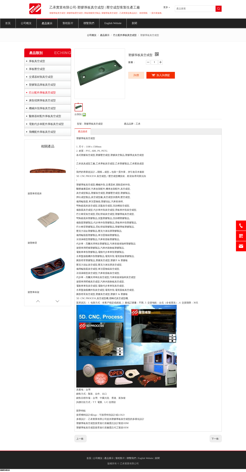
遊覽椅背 (32, 243)
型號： (80, 124)
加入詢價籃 (163, 75)
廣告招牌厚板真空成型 (42, 100)
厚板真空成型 (37, 61)
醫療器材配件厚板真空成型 (45, 116)
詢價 (136, 75)
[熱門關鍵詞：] (219, 9)
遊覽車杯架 (33, 292)
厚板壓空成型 (37, 69)
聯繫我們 (131, 458)
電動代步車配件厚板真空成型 (46, 124)
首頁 (89, 458)
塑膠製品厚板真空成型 (42, 84)
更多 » (166, 7)
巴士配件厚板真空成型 (42, 92)
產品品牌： (130, 124)
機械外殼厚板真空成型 (42, 108)
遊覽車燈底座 (35, 193)
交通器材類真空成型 (41, 76)
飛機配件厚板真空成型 (42, 131)
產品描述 (82, 131)
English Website (145, 458)
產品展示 (109, 458)
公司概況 (97, 458)
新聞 (157, 458)
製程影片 (120, 458)
